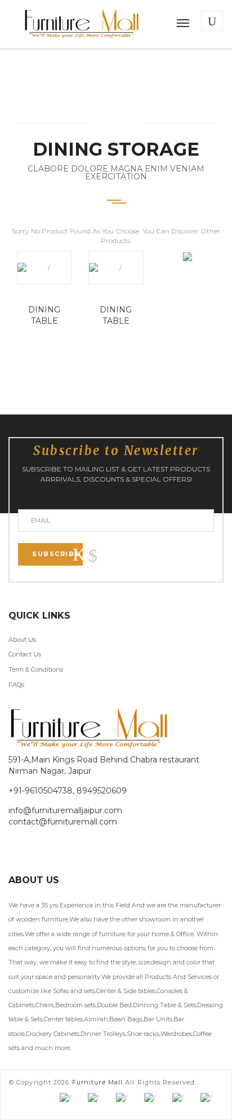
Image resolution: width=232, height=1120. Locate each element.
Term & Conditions (35, 669)
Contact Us (24, 654)
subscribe (56, 554)
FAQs (16, 685)
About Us (22, 639)
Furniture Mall (97, 1082)
